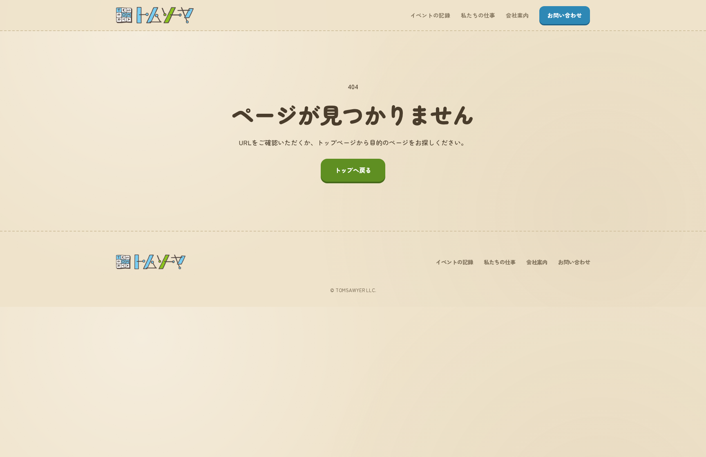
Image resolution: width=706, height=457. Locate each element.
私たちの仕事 (478, 15)
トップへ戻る (353, 169)
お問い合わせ (564, 15)
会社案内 (517, 15)
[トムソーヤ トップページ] (155, 15)
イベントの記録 (430, 15)
